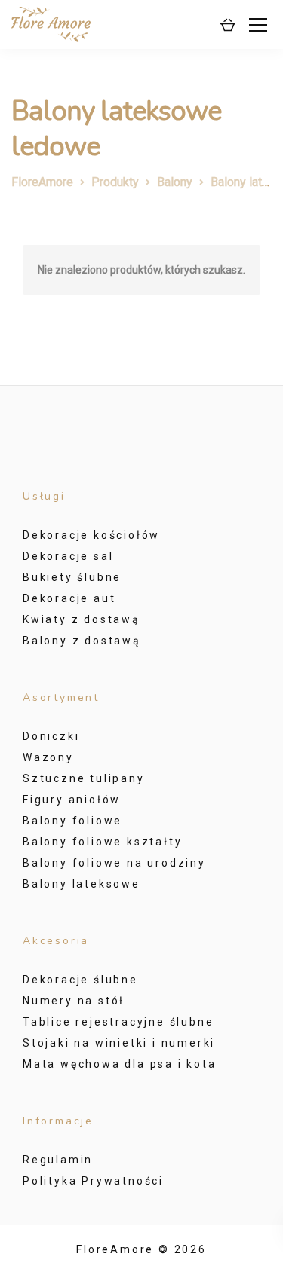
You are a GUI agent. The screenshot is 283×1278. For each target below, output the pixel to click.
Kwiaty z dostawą (81, 619)
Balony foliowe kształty (102, 842)
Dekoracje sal (68, 556)
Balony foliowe (72, 821)
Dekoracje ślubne (80, 980)
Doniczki (51, 736)
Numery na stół (74, 1001)
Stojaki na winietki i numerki (119, 1043)
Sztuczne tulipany (84, 778)
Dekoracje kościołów (91, 535)
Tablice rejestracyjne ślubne (118, 1022)
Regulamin (58, 1160)
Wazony (48, 757)
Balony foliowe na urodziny (114, 863)
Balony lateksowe (81, 884)
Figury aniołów (72, 799)
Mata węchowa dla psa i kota (120, 1064)
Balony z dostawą (82, 640)
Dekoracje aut (69, 598)
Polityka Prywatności (93, 1181)
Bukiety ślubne (72, 577)
